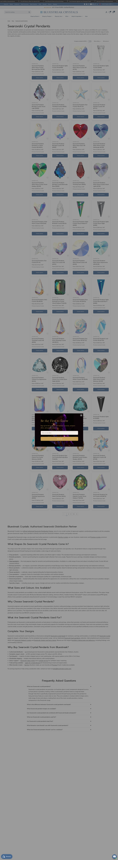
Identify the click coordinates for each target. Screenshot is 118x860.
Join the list (59, 439)
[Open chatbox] (114, 856)
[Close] (81, 415)
